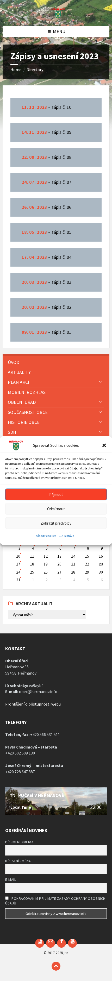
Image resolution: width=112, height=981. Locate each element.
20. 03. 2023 (34, 282)
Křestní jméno (18, 860)
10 (18, 556)
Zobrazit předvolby (56, 522)
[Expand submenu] (100, 382)
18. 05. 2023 (34, 232)
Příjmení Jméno (19, 841)
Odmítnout (56, 508)
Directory (35, 69)
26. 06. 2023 (34, 207)
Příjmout (56, 494)
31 (18, 579)
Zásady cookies (45, 536)
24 (18, 572)
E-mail (10, 879)
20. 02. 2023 (34, 307)
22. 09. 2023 (34, 157)
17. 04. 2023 (34, 257)
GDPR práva (66, 536)
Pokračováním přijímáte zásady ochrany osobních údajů (55, 900)
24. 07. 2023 (34, 182)
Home (15, 69)
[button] (104, 445)
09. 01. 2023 (34, 332)
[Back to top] (56, 966)
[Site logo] (56, 17)
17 (18, 564)
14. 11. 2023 (34, 132)
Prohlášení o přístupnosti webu (33, 704)
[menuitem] (56, 362)
